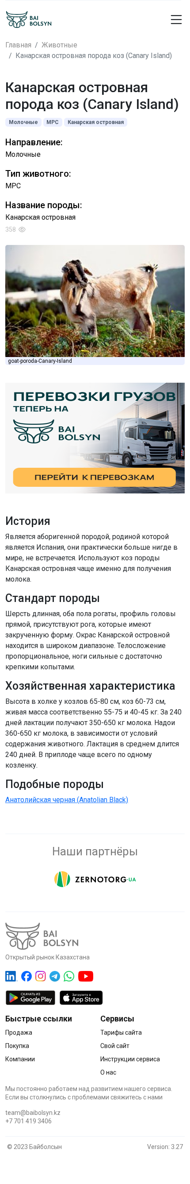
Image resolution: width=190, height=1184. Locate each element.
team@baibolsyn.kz (33, 1112)
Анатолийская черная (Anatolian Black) (66, 800)
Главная (18, 45)
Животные (59, 45)
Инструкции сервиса (130, 1059)
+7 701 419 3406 (28, 1121)
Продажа (18, 1032)
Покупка (17, 1045)
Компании (20, 1059)
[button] (163, 19)
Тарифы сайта (121, 1032)
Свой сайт (114, 1045)
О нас (108, 1072)
